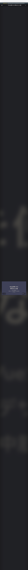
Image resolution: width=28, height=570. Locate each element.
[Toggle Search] (25, 5)
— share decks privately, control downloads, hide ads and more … (14, 3)
